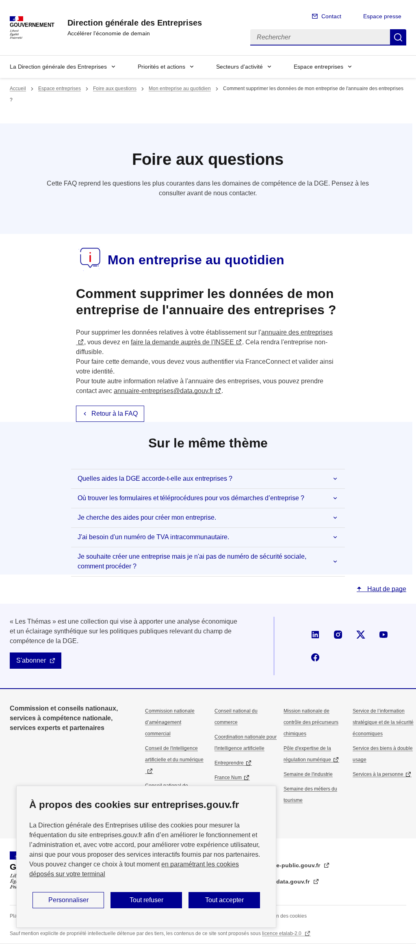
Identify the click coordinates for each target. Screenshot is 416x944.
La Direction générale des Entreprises (58, 66)
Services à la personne (378, 774)
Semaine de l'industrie (308, 774)
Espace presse (382, 16)
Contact (331, 16)
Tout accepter (224, 899)
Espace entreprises (318, 66)
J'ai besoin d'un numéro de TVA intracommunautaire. (153, 537)
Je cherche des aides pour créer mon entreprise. (147, 517)
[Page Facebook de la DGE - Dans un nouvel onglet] (315, 657)
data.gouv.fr (293, 881)
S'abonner (31, 660)
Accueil (18, 88)
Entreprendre (229, 763)
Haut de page (386, 588)
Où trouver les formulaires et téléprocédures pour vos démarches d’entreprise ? (191, 498)
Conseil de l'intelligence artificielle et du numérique (174, 754)
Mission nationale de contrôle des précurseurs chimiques (311, 722)
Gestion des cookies (284, 916)
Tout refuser (146, 899)
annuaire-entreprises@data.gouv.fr (163, 390)
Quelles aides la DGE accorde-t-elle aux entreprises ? (155, 478)
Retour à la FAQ (114, 413)
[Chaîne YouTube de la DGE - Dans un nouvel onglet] (383, 634)
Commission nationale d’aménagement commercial (170, 722)
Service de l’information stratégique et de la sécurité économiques (383, 722)
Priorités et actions (161, 66)
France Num (228, 777)
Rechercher (398, 37)
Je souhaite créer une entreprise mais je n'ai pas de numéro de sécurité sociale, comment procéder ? (192, 561)
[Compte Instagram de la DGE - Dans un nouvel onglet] (338, 634)
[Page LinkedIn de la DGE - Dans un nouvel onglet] (315, 634)
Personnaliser (68, 899)
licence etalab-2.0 (282, 933)
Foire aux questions (114, 88)
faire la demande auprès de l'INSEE (182, 342)
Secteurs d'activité (239, 66)
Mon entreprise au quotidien (180, 88)
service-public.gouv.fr (291, 865)
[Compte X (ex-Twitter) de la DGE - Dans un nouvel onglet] (361, 634)
